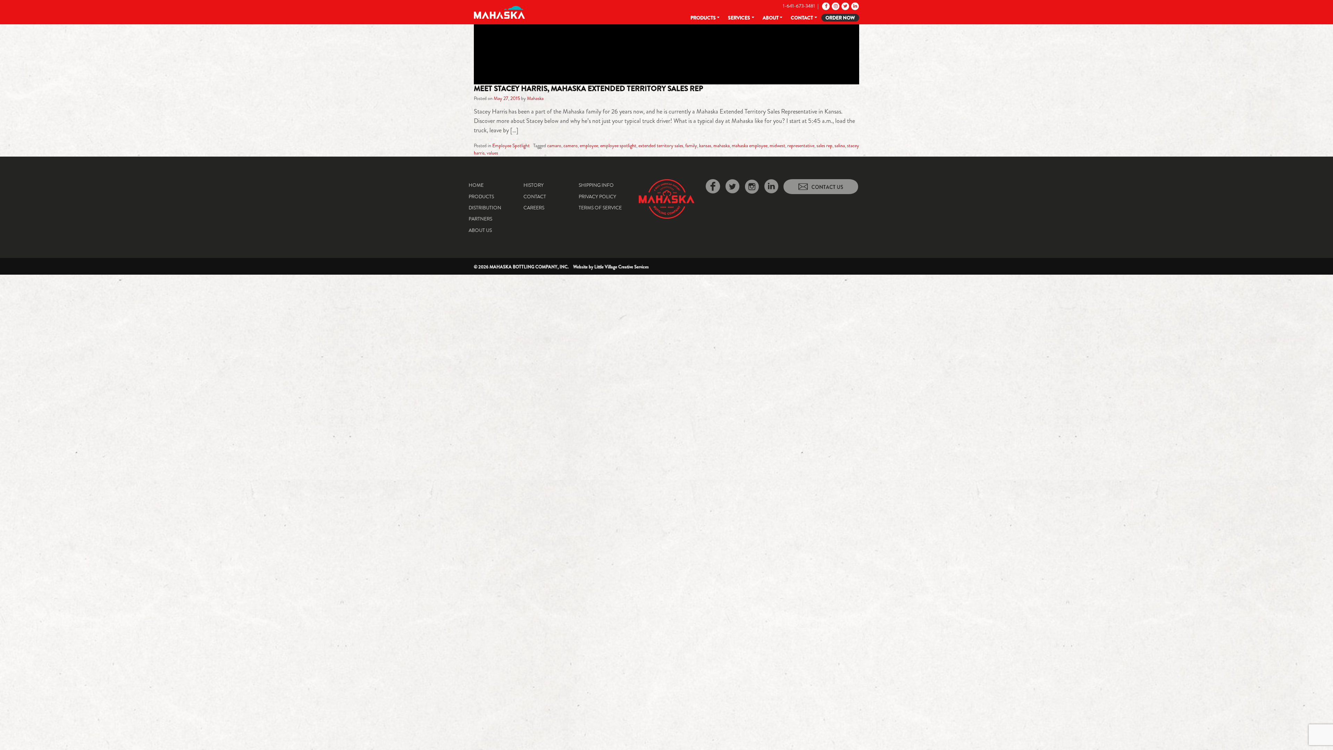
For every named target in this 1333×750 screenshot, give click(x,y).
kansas (705, 145)
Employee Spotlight (511, 145)
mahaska (721, 145)
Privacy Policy (597, 196)
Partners (480, 218)
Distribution (485, 207)
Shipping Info (596, 185)
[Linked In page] (854, 5)
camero (570, 145)
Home (476, 185)
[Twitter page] (844, 5)
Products (703, 17)
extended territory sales (660, 145)
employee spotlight (618, 145)
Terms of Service (600, 207)
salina (840, 145)
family (691, 145)
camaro (554, 145)
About (771, 17)
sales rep (824, 145)
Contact (802, 17)
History (533, 185)
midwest (777, 145)
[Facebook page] (825, 5)
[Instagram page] (835, 5)
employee (589, 145)
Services (739, 17)
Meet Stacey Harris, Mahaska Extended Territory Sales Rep (588, 88)
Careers (533, 207)
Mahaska (535, 98)
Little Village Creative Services (621, 267)
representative (800, 145)
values (492, 152)
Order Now (840, 17)
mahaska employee (750, 145)
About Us (480, 230)
